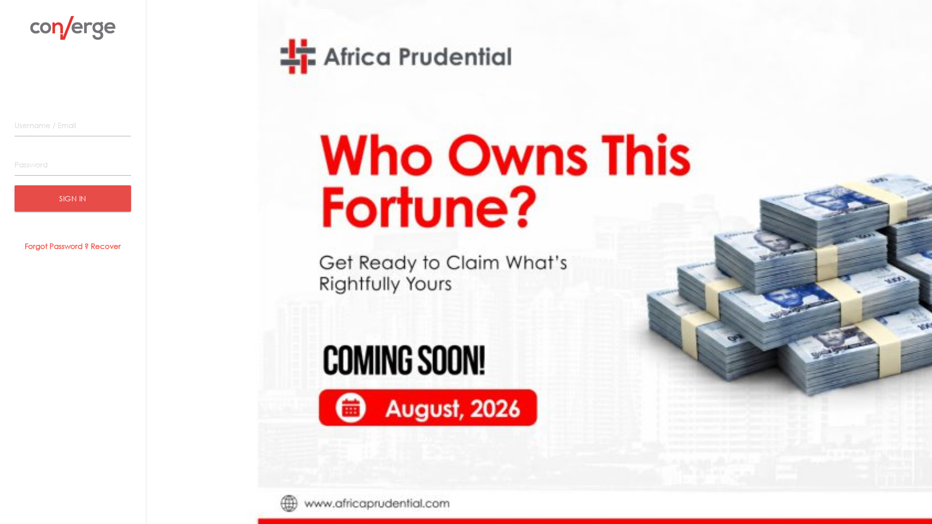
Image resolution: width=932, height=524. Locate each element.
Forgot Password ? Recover (73, 246)
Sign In (72, 198)
